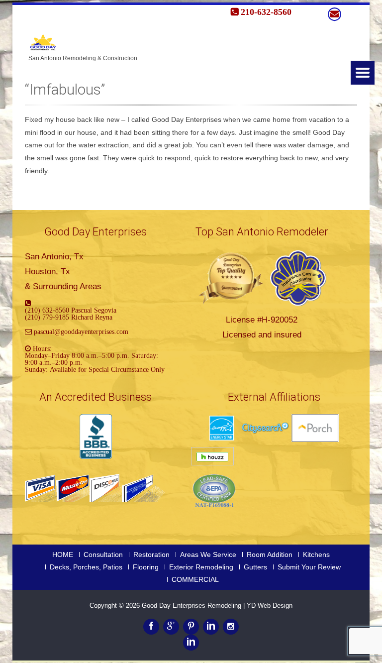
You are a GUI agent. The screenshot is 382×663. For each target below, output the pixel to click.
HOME (62, 554)
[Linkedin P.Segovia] (191, 643)
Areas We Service (208, 554)
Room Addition (269, 554)
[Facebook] (151, 627)
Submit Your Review (309, 566)
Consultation (103, 554)
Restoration (151, 554)
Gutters (255, 566)
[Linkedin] (211, 627)
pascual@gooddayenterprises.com (81, 331)
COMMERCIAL (195, 579)
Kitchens (316, 554)
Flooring (146, 566)
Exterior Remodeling (201, 566)
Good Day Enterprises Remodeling (192, 605)
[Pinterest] (191, 627)
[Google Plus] (171, 627)
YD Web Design (269, 605)
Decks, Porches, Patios (86, 566)
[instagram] (231, 627)
